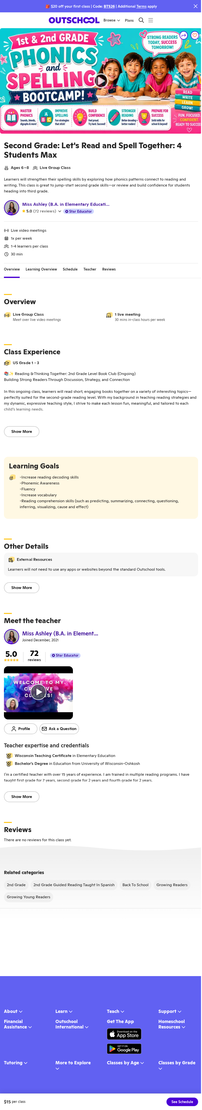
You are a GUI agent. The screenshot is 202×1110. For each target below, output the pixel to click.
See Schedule (182, 1102)
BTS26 (109, 6)
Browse (109, 20)
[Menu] (150, 20)
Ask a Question (63, 728)
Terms (141, 6)
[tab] (12, 269)
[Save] (195, 35)
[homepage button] (74, 20)
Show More (21, 431)
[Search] (141, 20)
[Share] (184, 35)
